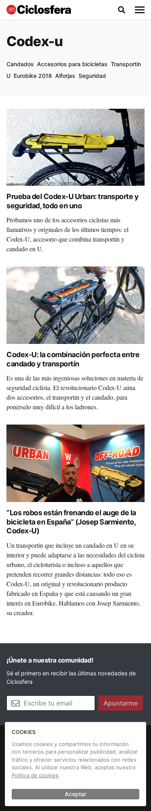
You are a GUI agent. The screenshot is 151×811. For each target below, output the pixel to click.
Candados (20, 64)
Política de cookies (35, 775)
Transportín (126, 64)
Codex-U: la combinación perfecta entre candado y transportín (72, 359)
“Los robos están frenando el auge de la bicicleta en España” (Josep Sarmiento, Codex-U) (71, 521)
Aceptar (75, 794)
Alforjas (65, 75)
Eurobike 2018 (33, 75)
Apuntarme (120, 703)
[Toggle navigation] (140, 10)
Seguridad (92, 75)
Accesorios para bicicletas (72, 64)
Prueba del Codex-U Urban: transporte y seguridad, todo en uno (72, 201)
